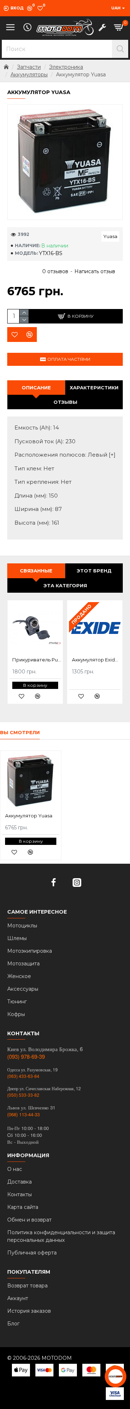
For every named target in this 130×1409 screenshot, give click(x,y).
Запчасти (29, 67)
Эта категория (65, 585)
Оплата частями (68, 359)
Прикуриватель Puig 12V (36, 660)
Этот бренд (94, 571)
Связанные (36, 571)
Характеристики (94, 387)
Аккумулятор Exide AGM (96, 660)
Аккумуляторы (29, 74)
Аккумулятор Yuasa (28, 815)
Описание (36, 387)
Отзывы (65, 402)
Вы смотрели (20, 732)
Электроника (66, 67)
